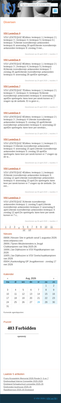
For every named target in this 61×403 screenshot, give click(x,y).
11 (51, 227)
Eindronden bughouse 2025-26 (17, 387)
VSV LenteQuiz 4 (12, 168)
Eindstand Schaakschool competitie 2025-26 (23, 384)
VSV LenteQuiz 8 (12, 60)
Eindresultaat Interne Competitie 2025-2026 (23, 381)
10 (46, 227)
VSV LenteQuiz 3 (12, 198)
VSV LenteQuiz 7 (12, 86)
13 (29, 230)
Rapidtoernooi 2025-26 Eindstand (19, 390)
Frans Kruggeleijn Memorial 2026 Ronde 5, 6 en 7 (26, 378)
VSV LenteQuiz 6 (12, 113)
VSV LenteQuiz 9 (12, 33)
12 (24, 230)
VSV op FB (51, 398)
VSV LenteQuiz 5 (12, 139)
